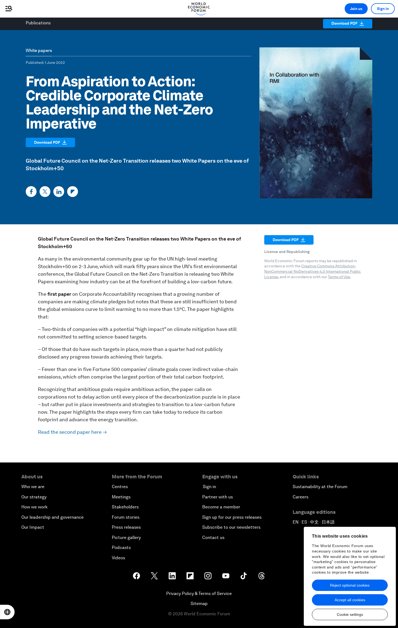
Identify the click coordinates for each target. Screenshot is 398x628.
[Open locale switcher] (7, 612)
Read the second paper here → (72, 432)
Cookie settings (350, 614)
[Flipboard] (72, 191)
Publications (38, 22)
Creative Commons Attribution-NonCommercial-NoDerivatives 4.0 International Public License (312, 271)
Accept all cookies (350, 600)
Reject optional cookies (350, 585)
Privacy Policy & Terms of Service (199, 593)
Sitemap (199, 603)
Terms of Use (339, 277)
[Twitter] (45, 191)
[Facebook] (31, 191)
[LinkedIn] (58, 191)
